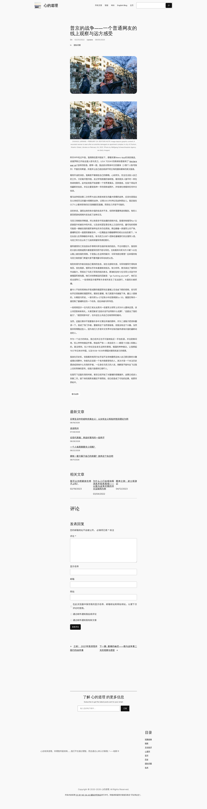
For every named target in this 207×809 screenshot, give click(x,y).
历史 (146, 760)
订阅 (125, 708)
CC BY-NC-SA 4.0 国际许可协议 (88, 795)
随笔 (146, 743)
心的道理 (51, 5)
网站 (72, 591)
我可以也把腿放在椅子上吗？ (80, 482)
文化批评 (148, 747)
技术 (146, 768)
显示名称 (74, 566)
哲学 (146, 756)
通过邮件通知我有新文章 (85, 620)
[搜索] (169, 5)
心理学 (147, 752)
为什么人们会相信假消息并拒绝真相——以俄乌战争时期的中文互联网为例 (103, 485)
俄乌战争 (75, 394)
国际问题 (77, 45)
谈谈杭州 (74, 428)
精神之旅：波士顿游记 (126, 482)
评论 (73, 536)
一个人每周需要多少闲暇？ (83, 447)
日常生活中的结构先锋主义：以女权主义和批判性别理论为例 (99, 419)
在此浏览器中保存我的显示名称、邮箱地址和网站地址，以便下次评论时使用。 (105, 606)
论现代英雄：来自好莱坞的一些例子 (87, 437)
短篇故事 (148, 739)
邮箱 (72, 579)
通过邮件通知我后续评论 (85, 614)
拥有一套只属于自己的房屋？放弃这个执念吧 (91, 456)
